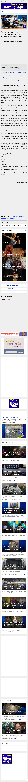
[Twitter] (3, 1)
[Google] (5, 1)
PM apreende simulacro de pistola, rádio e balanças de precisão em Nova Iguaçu (13, 416)
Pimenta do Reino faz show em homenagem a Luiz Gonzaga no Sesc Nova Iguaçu (14, 265)
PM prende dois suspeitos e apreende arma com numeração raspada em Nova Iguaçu (12, 547)
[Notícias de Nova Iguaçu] (14, 8)
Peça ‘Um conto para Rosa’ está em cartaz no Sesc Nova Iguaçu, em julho (13, 253)
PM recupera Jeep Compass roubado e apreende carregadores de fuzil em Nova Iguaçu (13, 566)
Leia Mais (18, 461)
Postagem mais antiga (14, 288)
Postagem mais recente (14, 285)
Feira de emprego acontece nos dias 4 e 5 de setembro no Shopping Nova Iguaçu (13, 711)
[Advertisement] (12, 53)
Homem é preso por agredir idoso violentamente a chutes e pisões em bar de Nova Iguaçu (13, 605)
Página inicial (14, 292)
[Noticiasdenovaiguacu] (7, 1)
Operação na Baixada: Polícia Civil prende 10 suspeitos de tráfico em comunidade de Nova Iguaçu (13, 472)
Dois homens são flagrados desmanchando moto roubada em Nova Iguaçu (13, 510)
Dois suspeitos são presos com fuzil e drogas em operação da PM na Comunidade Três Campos (13, 491)
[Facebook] (1, 1)
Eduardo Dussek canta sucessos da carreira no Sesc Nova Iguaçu (12, 277)
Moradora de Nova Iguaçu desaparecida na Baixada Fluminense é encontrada (13, 730)
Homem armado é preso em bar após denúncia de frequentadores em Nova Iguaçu (13, 624)
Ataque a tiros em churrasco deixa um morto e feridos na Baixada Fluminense (13, 454)
